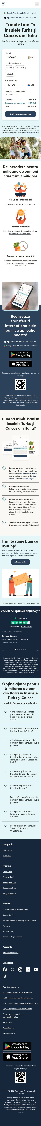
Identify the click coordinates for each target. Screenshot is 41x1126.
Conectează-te (9, 888)
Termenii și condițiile (31, 132)
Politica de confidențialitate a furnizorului (20, 1003)
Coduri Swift (8, 915)
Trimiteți (8, 53)
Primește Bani (8, 877)
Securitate (7, 1022)
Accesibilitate (8, 1028)
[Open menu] (37, 4)
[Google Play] (20, 354)
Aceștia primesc (11, 80)
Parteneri (6, 926)
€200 (9, 68)
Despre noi (7, 850)
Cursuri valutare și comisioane (15, 910)
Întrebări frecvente (10, 953)
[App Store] (20, 364)
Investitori (7, 856)
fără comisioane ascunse (20, 234)
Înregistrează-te (9, 893)
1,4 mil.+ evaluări (22, 13)
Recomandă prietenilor (12, 937)
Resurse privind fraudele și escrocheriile (19, 920)
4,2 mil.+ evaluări (22, 18)
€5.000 (9, 74)
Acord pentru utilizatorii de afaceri (17, 992)
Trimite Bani (7, 872)
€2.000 (20, 68)
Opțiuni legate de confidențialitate (17, 1009)
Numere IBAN (8, 931)
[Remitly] (3, 4)
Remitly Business (9, 883)
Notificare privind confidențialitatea (18, 998)
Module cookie (9, 1033)
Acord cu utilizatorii (11, 987)
